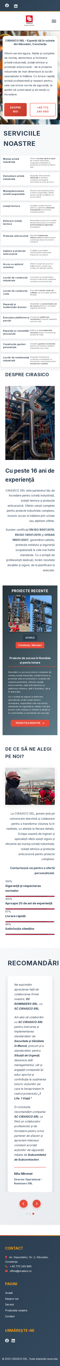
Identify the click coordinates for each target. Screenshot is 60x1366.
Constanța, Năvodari (30, 645)
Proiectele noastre (16, 1310)
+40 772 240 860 (43, 109)
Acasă (9, 1292)
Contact (10, 1316)
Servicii (9, 1304)
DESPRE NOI (15, 109)
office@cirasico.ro (21, 1271)
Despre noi (11, 1298)
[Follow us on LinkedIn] (15, 6)
